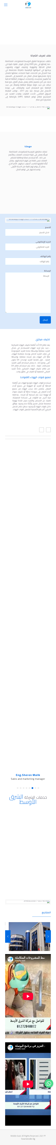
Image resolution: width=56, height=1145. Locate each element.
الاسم (48, 227)
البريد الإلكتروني (43, 242)
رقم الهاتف (45, 256)
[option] (29, 936)
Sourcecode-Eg (28, 1139)
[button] (38, 788)
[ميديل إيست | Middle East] (28, 5)
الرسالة (47, 271)
